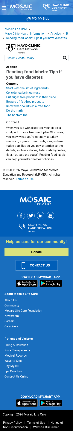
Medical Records (15, 355)
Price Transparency (17, 350)
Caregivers (11, 326)
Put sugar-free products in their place (31, 97)
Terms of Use (25, 179)
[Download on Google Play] (51, 283)
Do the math (14, 110)
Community (11, 305)
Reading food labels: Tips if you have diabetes (36, 38)
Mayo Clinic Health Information (25, 33)
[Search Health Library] (66, 58)
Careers (9, 321)
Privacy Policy (12, 422)
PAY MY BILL (40, 18)
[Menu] (4, 7)
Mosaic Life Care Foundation (23, 310)
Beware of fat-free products (25, 101)
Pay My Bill (11, 366)
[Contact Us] (39, 265)
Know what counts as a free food (28, 106)
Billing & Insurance (16, 345)
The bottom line (17, 115)
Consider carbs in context (23, 92)
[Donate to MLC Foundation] (38, 248)
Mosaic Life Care (16, 29)
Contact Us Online (16, 376)
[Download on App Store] (27, 283)
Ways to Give (13, 361)
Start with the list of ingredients (27, 88)
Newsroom (11, 316)
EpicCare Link (13, 371)
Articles (56, 33)
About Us (10, 300)
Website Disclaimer (46, 427)
